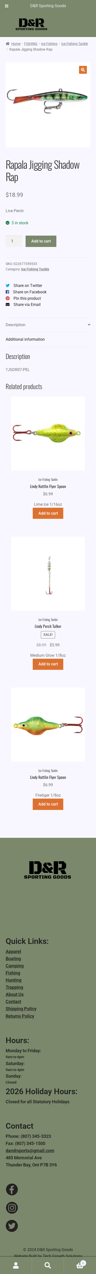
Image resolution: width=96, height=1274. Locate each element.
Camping (15, 965)
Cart (74, 1261)
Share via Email (27, 304)
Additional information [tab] (25, 339)
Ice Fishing (49, 44)
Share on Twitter (28, 285)
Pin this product (27, 298)
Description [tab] (15, 324)
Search (48, 1265)
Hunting (13, 980)
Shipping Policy (21, 1008)
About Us (15, 994)
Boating (13, 958)
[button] (83, 70)
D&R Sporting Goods (48, 5)
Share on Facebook (30, 292)
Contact (13, 1001)
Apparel (13, 951)
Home (15, 44)
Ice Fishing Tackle (74, 44)
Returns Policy (20, 1016)
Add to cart (41, 241)
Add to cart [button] (48, 513)
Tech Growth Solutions (62, 1256)
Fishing (13, 972)
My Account (16, 1265)
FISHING (30, 44)
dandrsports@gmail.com (30, 1150)
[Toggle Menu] (6, 6)
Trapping (14, 987)
